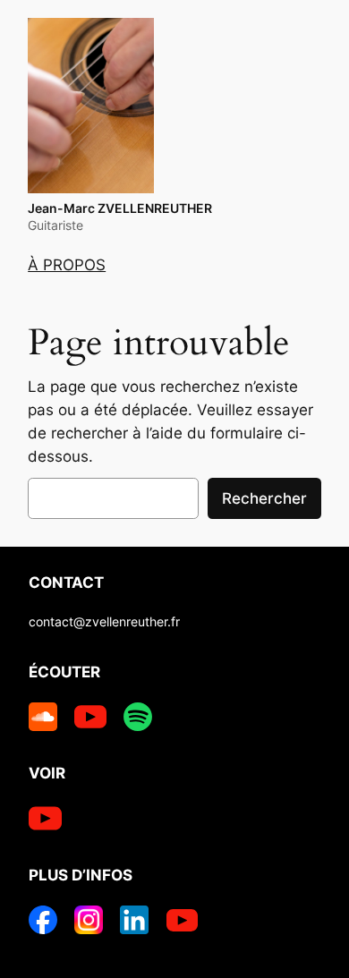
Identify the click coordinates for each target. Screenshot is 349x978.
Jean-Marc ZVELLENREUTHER (120, 208)
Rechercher (264, 498)
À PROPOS (67, 265)
